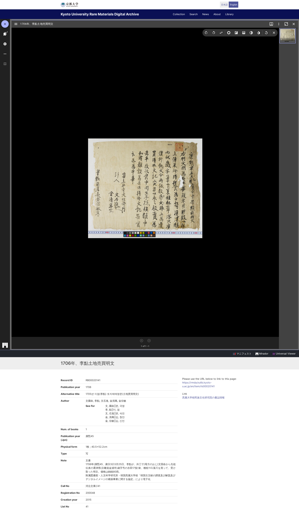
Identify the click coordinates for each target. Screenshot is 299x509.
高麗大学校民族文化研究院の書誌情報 (203, 397)
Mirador (263, 353)
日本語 (224, 4)
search (194, 14)
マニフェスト (244, 353)
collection (179, 14)
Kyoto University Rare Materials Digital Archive (100, 14)
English (233, 4)
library (229, 14)
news (205, 14)
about (217, 14)
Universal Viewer (285, 353)
